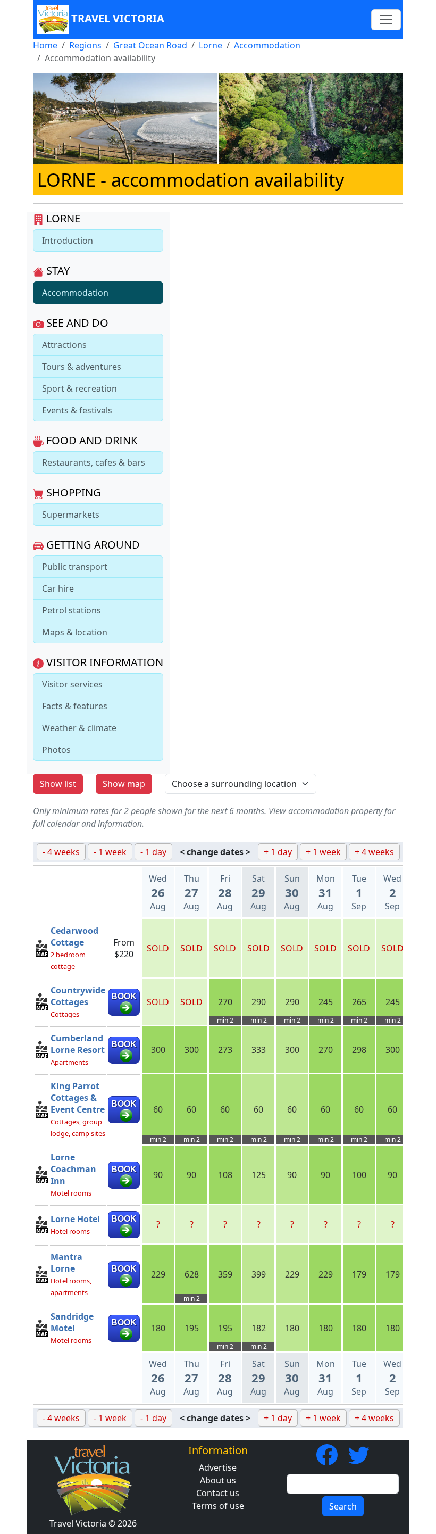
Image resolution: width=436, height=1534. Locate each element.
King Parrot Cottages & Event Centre (78, 1097)
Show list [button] (58, 784)
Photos (56, 750)
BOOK (124, 996)
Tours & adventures (81, 366)
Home (45, 45)
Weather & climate (79, 728)
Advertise (218, 1467)
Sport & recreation (79, 388)
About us (218, 1480)
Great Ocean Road (150, 45)
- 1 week (110, 852)
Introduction (67, 240)
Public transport (74, 567)
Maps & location (74, 632)
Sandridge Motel (72, 1322)
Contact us (217, 1493)
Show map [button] (124, 784)
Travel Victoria (117, 18)
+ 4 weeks (374, 852)
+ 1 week (323, 852)
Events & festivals (77, 410)
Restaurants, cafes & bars (93, 462)
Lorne (210, 45)
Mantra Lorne (66, 1262)
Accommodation (267, 45)
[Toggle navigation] (386, 19)
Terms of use (218, 1506)
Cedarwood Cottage (74, 936)
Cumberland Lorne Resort (78, 1044)
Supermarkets (70, 514)
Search (343, 1506)
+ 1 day (278, 852)
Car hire (58, 588)
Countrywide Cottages (78, 996)
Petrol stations (71, 610)
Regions (85, 45)
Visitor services (72, 684)
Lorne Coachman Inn (73, 1169)
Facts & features (74, 706)
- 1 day (153, 852)
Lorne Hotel (75, 1219)
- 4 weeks (61, 852)
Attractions (64, 345)
